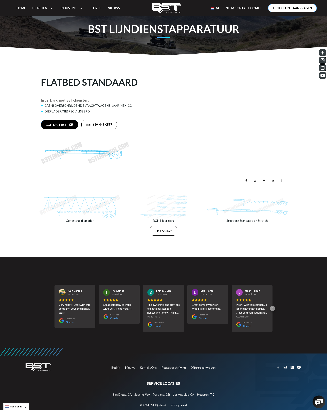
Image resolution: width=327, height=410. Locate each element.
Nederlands (16, 406)
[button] (43, 8)
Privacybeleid (179, 405)
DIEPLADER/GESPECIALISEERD (67, 111)
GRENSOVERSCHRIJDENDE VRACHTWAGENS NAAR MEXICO (88, 105)
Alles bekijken (163, 231)
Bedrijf (115, 367)
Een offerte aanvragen (292, 8)
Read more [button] (153, 316)
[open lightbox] (163, 153)
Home (21, 8)
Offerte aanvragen (203, 367)
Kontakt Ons (148, 367)
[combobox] (16, 406)
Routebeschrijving (173, 367)
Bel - (99, 124)
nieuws (114, 8)
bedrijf (95, 8)
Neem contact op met (244, 8)
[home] (166, 8)
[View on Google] (62, 292)
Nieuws (130, 367)
